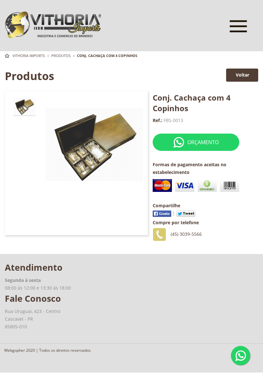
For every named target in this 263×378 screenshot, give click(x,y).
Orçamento (203, 142)
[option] (24, 106)
